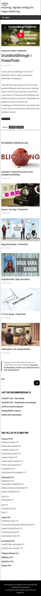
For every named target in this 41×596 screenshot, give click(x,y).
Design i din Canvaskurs (10, 465)
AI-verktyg (5, 541)
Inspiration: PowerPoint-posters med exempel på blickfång (17, 173)
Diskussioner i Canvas (9, 453)
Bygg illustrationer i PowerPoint (14, 244)
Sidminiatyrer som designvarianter (15, 349)
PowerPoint (6, 481)
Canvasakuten (7, 468)
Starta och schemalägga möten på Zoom (17, 524)
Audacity (5, 561)
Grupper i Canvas (8, 457)
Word (3, 496)
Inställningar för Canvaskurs (12, 472)
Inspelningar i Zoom (9, 536)
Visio (3, 512)
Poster (12, 127)
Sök (3, 379)
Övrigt (4, 565)
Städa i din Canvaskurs (11, 414)
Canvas (4, 438)
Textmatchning (8, 553)
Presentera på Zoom (9, 532)
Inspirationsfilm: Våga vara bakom (15, 279)
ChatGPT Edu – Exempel (11, 548)
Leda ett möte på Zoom (10, 528)
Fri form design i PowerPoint (13, 314)
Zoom (3, 517)
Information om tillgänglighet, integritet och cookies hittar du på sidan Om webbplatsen (21, 367)
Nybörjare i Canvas (8, 442)
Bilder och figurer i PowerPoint (14, 51)
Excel (3, 504)
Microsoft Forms (8, 508)
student (20, 127)
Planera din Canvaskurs (10, 446)
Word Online (6, 500)
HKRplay (5, 557)
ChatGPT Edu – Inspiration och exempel (18, 402)
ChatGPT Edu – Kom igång (12, 398)
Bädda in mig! (6, 119)
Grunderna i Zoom (8, 521)
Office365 (5, 477)
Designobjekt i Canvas (11, 410)
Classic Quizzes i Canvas (10, 461)
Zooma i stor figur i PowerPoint (14, 209)
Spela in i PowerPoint (10, 491)
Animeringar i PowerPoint (11, 484)
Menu (7, 17)
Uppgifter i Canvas (8, 449)
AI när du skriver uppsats (12, 406)
